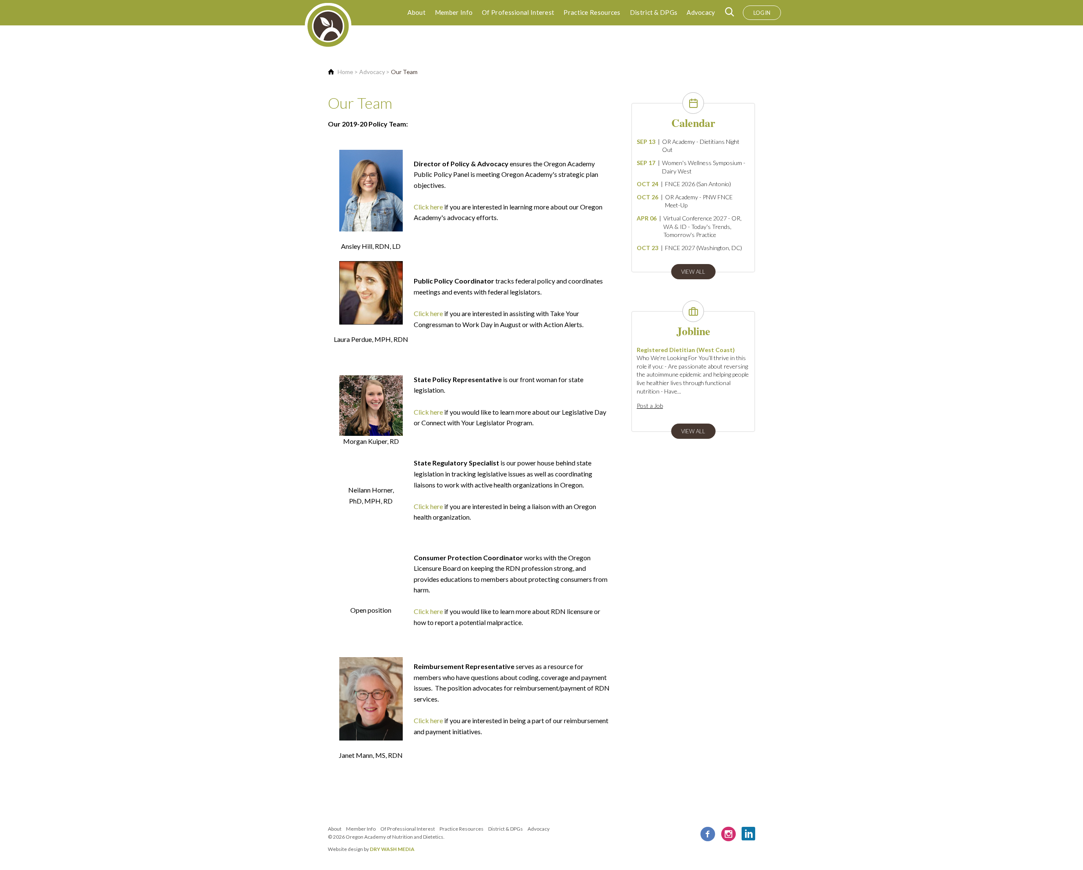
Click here (428, 207)
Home (345, 71)
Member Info (454, 12)
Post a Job (650, 405)
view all (693, 271)
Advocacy (701, 12)
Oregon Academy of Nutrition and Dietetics (394, 837)
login (762, 12)
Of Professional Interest (518, 12)
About (416, 12)
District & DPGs (654, 12)
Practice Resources (591, 12)
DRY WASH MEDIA (392, 849)
